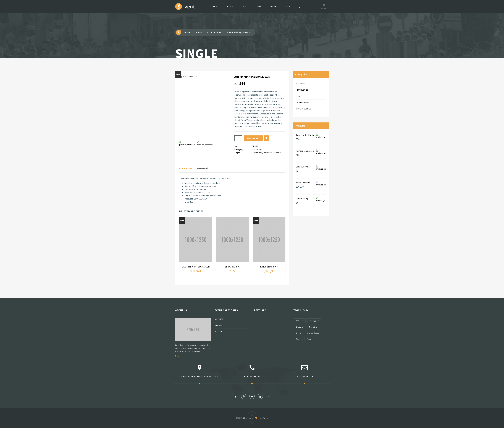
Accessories (216, 32)
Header (229, 6)
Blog (259, 6)
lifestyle (299, 327)
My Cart (324, 8)
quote (298, 333)
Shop (287, 6)
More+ (177, 356)
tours (298, 339)
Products (200, 32)
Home (214, 6)
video (309, 339)
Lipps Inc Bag (232, 266)
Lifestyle (218, 331)
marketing (313, 327)
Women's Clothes (303, 109)
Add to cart (253, 138)
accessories (256, 152)
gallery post (314, 321)
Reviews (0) (202, 168)
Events (245, 6)
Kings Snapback (269, 266)
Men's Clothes (302, 90)
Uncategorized (302, 102)
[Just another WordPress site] (185, 6)
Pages (273, 6)
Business (218, 325)
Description (185, 168)
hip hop (277, 152)
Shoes (298, 96)
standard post (313, 333)
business (299, 321)
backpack (268, 152)
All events (219, 319)
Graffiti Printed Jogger (196, 266)
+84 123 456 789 (252, 376)
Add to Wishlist (266, 138)
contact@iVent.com (304, 376)
